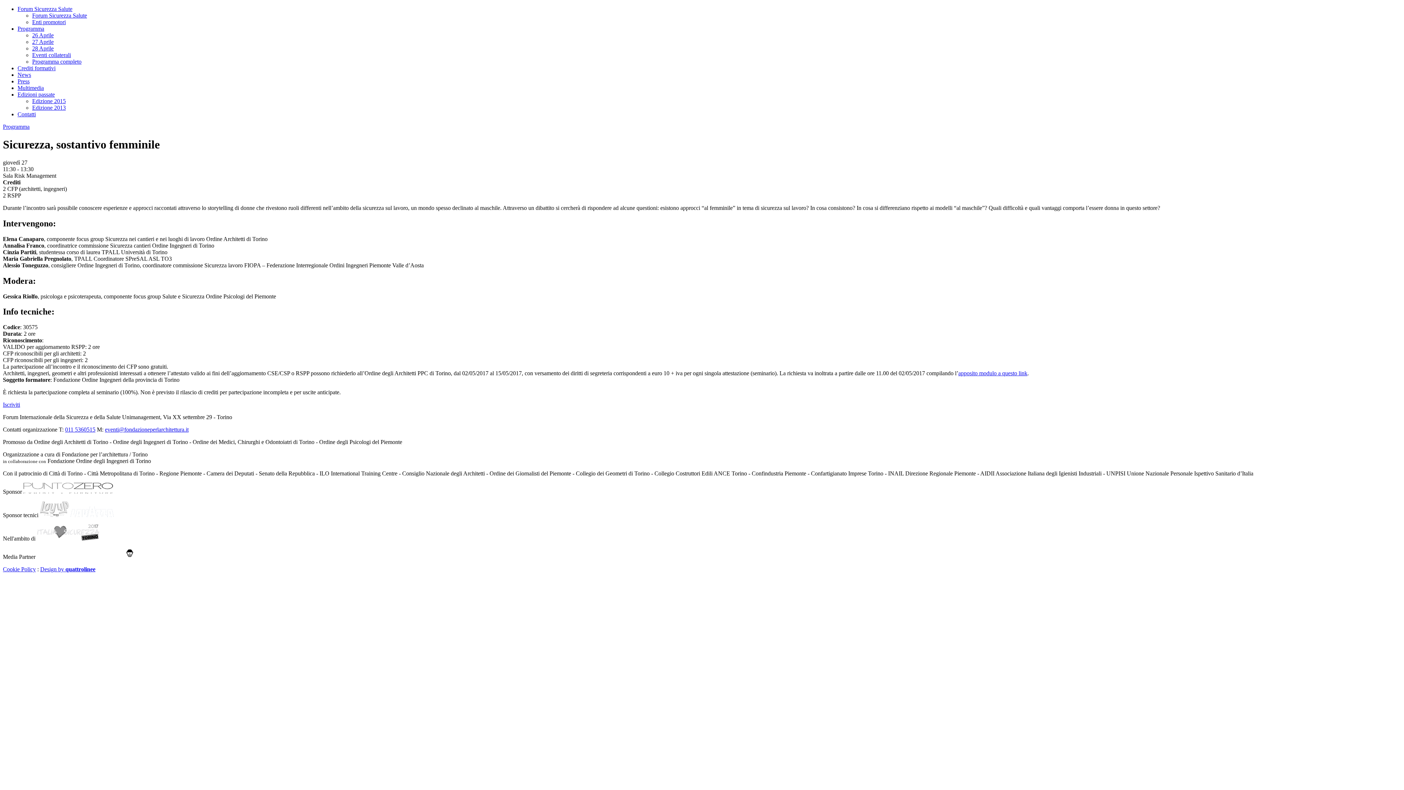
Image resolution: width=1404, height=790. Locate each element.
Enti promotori (49, 22)
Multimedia (31, 88)
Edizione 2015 (49, 101)
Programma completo (57, 62)
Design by (67, 569)
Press (24, 81)
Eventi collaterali (51, 55)
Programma (31, 29)
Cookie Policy (19, 569)
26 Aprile (43, 35)
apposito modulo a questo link (992, 373)
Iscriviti (11, 405)
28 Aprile (43, 48)
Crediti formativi (37, 68)
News (24, 75)
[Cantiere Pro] (86, 557)
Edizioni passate (36, 94)
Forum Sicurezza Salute (45, 9)
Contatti (27, 114)
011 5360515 (80, 429)
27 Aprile (43, 42)
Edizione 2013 (49, 108)
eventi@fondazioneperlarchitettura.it (147, 429)
